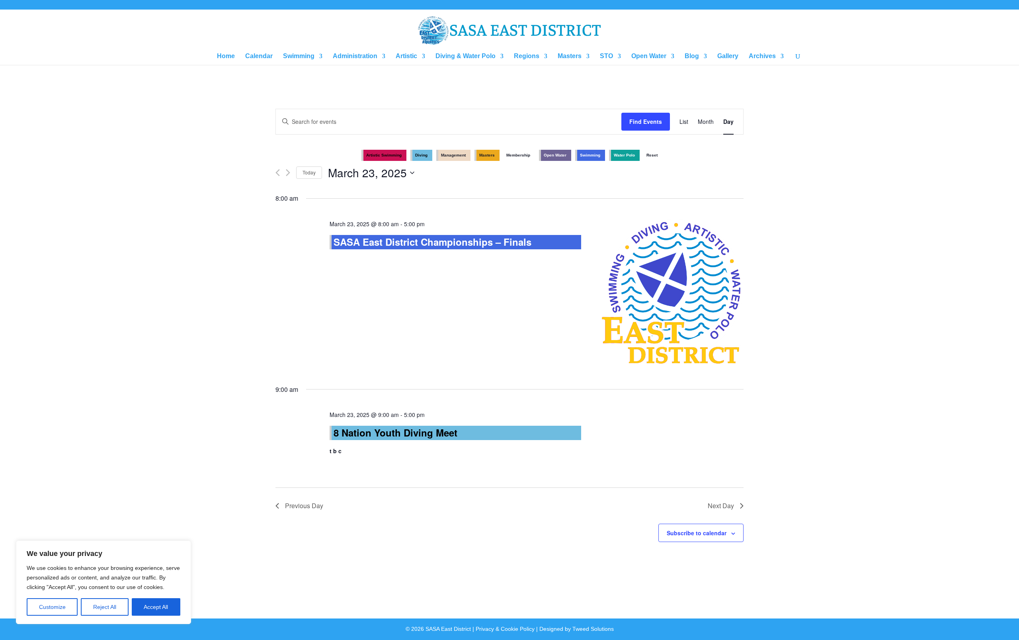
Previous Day (304, 505)
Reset (652, 155)
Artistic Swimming (384, 155)
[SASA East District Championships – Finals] (672, 293)
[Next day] (288, 172)
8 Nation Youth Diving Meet (395, 432)
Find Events (645, 121)
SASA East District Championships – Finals (432, 242)
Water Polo (624, 155)
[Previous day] (277, 172)
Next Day (721, 505)
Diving (421, 155)
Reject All (104, 607)
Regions (526, 56)
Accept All (156, 607)
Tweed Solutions (593, 629)
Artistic (406, 56)
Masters (570, 56)
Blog (692, 56)
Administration (355, 56)
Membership (518, 155)
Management (453, 155)
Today (309, 172)
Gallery (727, 56)
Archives (762, 56)
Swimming (298, 56)
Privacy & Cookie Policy (505, 629)
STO (606, 56)
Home (226, 56)
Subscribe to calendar (696, 533)
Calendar (259, 56)
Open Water (648, 56)
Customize (52, 607)
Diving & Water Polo (465, 56)
